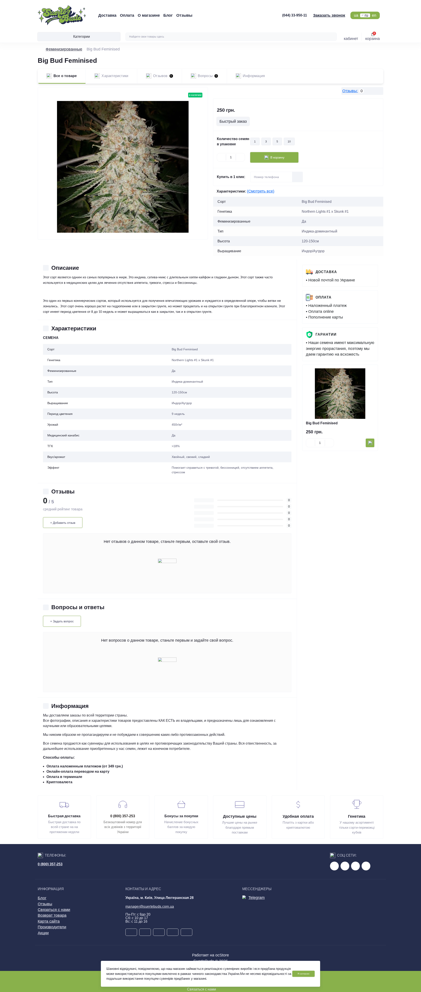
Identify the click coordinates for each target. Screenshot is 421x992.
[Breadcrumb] (39, 49)
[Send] (297, 177)
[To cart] (370, 443)
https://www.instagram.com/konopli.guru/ (355, 866)
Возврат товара (52, 915)
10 (289, 141)
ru (366, 15)
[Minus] (221, 157)
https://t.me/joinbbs (334, 866)
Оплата (127, 15)
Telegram (256, 897)
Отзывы (184, 15)
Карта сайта (49, 921)
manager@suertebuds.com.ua (149, 906)
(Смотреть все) (260, 191)
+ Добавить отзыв (62, 522)
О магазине (149, 15)
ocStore (222, 955)
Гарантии (326, 334)
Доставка (107, 15)
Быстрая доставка (64, 816)
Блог (168, 15)
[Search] (333, 36)
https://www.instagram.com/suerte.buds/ (366, 866)
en (374, 15)
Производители (52, 927)
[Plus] (240, 157)
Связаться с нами (54, 909)
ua (356, 15)
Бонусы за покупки (181, 816)
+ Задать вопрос (62, 621)
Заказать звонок (329, 15)
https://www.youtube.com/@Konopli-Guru (345, 866)
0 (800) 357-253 (122, 816)
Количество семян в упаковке (233, 141)
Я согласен (303, 973)
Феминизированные (64, 49)
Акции (43, 933)
